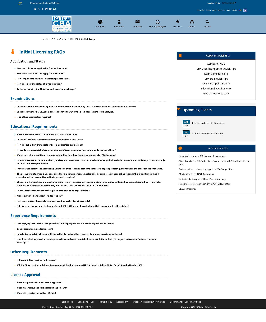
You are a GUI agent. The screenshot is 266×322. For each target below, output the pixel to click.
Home (44, 38)
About (192, 26)
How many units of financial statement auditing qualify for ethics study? (53, 200)
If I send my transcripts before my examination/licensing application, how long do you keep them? (66, 149)
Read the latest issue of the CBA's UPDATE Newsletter (204, 183)
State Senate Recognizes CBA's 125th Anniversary (202, 179)
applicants (59, 38)
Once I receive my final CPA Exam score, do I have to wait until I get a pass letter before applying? (65, 111)
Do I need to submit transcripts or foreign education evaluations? (50, 139)
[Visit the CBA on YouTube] (50, 9)
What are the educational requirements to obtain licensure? (47, 134)
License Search (211, 10)
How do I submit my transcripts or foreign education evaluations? (50, 144)
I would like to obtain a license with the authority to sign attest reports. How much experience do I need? (69, 234)
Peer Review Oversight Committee (208, 123)
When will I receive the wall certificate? (36, 293)
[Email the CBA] (54, 9)
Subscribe (200, 10)
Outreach (177, 26)
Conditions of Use (86, 301)
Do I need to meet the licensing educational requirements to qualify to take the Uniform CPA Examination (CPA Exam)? (76, 106)
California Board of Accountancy (207, 133)
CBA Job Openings (187, 188)
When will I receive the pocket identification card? (42, 287)
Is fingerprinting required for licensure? (37, 260)
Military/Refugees (157, 26)
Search (207, 26)
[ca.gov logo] (20, 3)
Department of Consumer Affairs (185, 301)
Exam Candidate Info (216, 73)
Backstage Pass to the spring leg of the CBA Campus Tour (206, 169)
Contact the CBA (224, 10)
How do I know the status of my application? (39, 83)
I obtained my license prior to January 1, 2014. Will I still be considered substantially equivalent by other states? (73, 206)
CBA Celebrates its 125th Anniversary (196, 174)
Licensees (137, 26)
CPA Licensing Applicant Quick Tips (216, 68)
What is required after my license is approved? (39, 282)
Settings (235, 10)
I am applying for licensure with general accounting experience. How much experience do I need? (65, 223)
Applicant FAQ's (216, 63)
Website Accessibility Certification (149, 301)
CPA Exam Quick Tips (216, 78)
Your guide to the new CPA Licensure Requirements (203, 156)
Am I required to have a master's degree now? (40, 195)
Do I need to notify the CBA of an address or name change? (46, 89)
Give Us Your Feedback (216, 93)
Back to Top (67, 301)
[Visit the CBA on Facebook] (42, 9)
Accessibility (122, 301)
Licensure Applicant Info (216, 83)
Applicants (119, 26)
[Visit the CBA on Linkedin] (35, 9)
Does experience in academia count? (35, 228)
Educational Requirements (216, 88)
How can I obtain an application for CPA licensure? (42, 68)
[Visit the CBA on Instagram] (46, 9)
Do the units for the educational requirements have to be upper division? (53, 190)
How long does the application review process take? (43, 78)
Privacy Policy (105, 301)
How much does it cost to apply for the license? (41, 73)
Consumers (100, 26)
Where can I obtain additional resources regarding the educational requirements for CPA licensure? (66, 155)
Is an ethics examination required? (34, 116)
